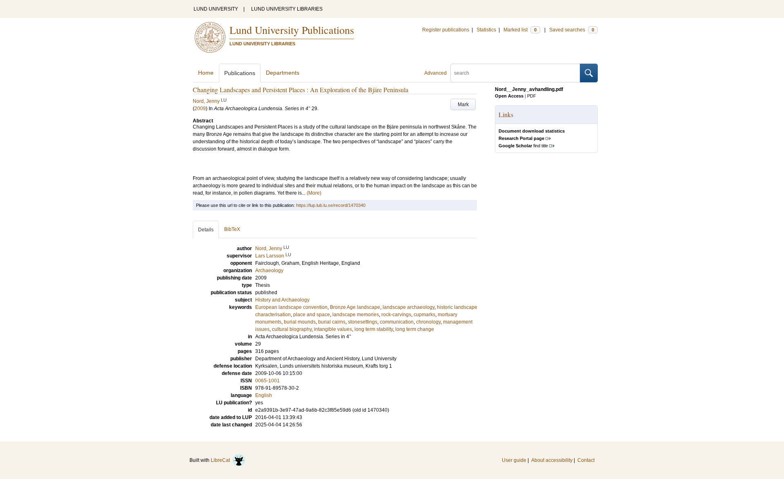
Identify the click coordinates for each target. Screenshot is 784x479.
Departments (282, 72)
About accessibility (551, 460)
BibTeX (232, 229)
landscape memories (355, 314)
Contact (586, 460)
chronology (428, 322)
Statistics (486, 30)
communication (397, 322)
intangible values (333, 329)
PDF (531, 95)
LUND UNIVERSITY (216, 9)
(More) (314, 193)
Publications (239, 73)
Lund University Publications (291, 30)
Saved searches (571, 30)
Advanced (435, 73)
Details (206, 230)
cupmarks (424, 314)
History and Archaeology (282, 300)
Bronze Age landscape (355, 307)
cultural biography (292, 329)
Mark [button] (463, 104)
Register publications (445, 30)
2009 (200, 108)
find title (523, 145)
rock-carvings (396, 314)
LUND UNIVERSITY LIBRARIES (287, 9)
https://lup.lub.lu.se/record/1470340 (330, 205)
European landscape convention (291, 307)
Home (206, 72)
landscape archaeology (408, 307)
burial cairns (331, 322)
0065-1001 (267, 381)
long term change (414, 329)
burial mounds (300, 322)
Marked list (520, 30)
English (263, 395)
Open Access (509, 95)
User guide (514, 460)
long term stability (373, 329)
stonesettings (362, 322)
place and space (311, 314)
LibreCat (221, 460)
